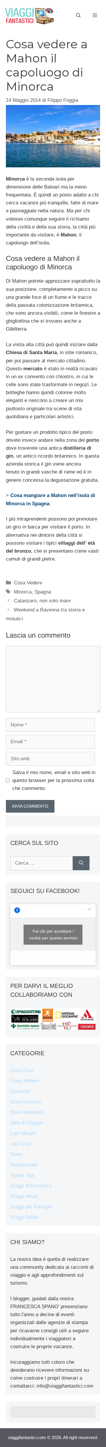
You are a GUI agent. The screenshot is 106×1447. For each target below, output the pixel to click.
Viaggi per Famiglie (31, 1207)
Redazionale (23, 1165)
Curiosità (20, 1091)
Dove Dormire (25, 1102)
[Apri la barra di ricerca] (78, 15)
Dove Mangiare (27, 1112)
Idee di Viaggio (26, 1123)
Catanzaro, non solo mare (42, 601)
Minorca (23, 592)
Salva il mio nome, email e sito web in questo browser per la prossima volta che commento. (53, 780)
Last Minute (23, 1133)
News (16, 1154)
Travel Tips (22, 1175)
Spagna (42, 592)
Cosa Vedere (28, 583)
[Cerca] (81, 863)
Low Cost (20, 1144)
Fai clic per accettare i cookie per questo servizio (53, 934)
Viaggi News (24, 1196)
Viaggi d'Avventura (30, 1185)
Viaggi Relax (24, 1217)
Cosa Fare (21, 1070)
